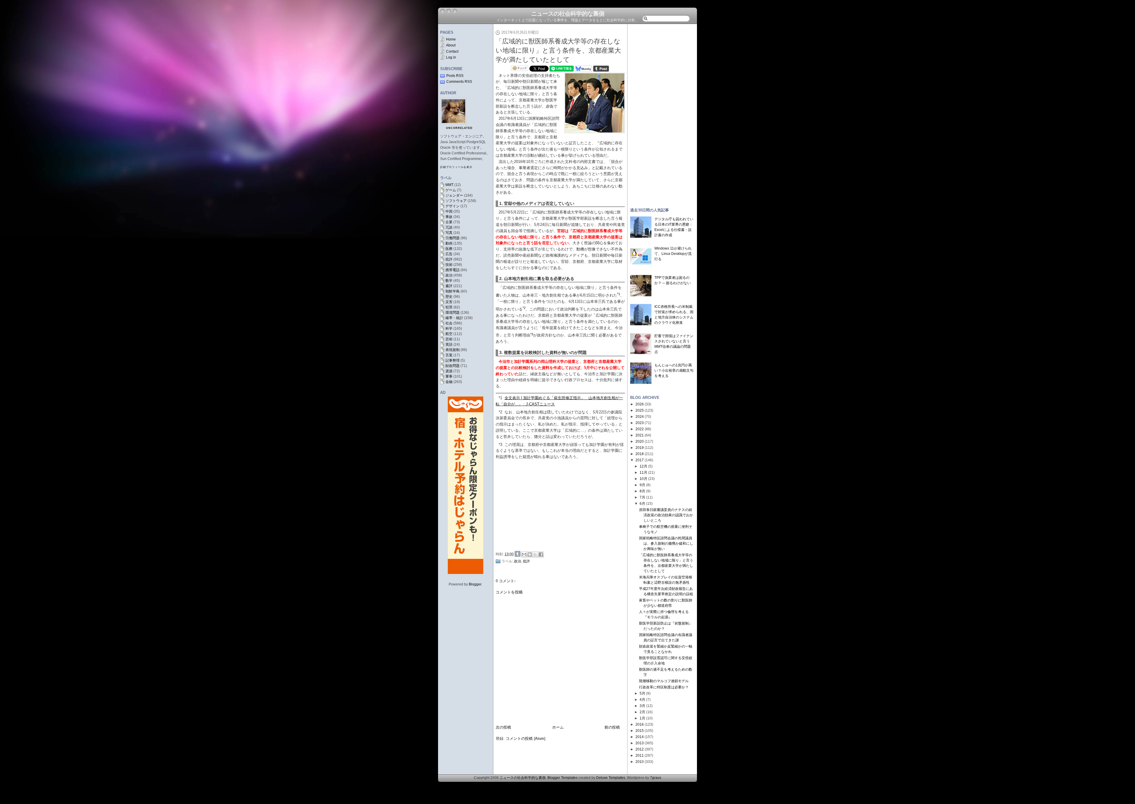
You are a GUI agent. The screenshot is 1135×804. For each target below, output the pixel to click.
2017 (639, 460)
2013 (639, 743)
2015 (639, 731)
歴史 (449, 297)
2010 (639, 762)
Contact (452, 51)
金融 (449, 382)
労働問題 (452, 238)
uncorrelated (459, 128)
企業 (449, 222)
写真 (449, 233)
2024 (639, 417)
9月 (642, 485)
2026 (639, 404)
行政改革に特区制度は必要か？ (664, 687)
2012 (639, 749)
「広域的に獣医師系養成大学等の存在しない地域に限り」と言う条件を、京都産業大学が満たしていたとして (558, 50)
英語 (449, 344)
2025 (639, 410)
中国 (449, 211)
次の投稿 (503, 727)
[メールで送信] (524, 554)
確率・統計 (454, 318)
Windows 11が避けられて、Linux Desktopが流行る (673, 253)
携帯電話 (452, 270)
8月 (642, 491)
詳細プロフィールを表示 (456, 167)
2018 (639, 454)
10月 (643, 479)
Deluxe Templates (610, 778)
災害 (449, 302)
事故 (449, 217)
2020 (639, 441)
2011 (639, 755)
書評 (449, 286)
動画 (449, 243)
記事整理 (452, 360)
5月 (642, 693)
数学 (449, 281)
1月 (642, 718)
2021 (639, 435)
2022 (639, 429)
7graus (655, 778)
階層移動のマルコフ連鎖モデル (664, 681)
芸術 (449, 339)
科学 (449, 328)
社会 (449, 323)
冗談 (449, 227)
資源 (449, 371)
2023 (639, 423)
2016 (639, 724)
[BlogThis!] (530, 554)
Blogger (475, 584)
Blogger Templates (562, 778)
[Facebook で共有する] (541, 554)
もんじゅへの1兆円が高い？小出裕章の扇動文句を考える (673, 370)
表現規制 (452, 350)
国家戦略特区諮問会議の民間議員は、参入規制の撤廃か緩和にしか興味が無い (666, 543)
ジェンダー (454, 195)
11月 (643, 472)
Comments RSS (459, 82)
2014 (639, 737)
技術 (449, 265)
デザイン (452, 206)
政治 (449, 275)
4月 (642, 700)
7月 (642, 497)
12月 (643, 466)
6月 (642, 504)
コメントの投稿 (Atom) (525, 738)
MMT (449, 185)
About (450, 45)
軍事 (449, 376)
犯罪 (449, 307)
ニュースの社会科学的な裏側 (567, 13)
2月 (642, 712)
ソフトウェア (456, 201)
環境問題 (452, 312)
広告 (449, 254)
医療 (449, 249)
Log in (451, 57)
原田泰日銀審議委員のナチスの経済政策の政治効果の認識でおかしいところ (666, 515)
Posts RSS (454, 76)
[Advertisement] (562, 504)
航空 (449, 334)
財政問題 (452, 366)
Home (451, 39)
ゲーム (450, 190)
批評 (449, 259)
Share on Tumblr (518, 554)
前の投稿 (612, 727)
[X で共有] (535, 554)
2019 (639, 448)
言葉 (449, 355)
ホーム (558, 727)
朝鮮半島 (452, 291)
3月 (642, 706)
